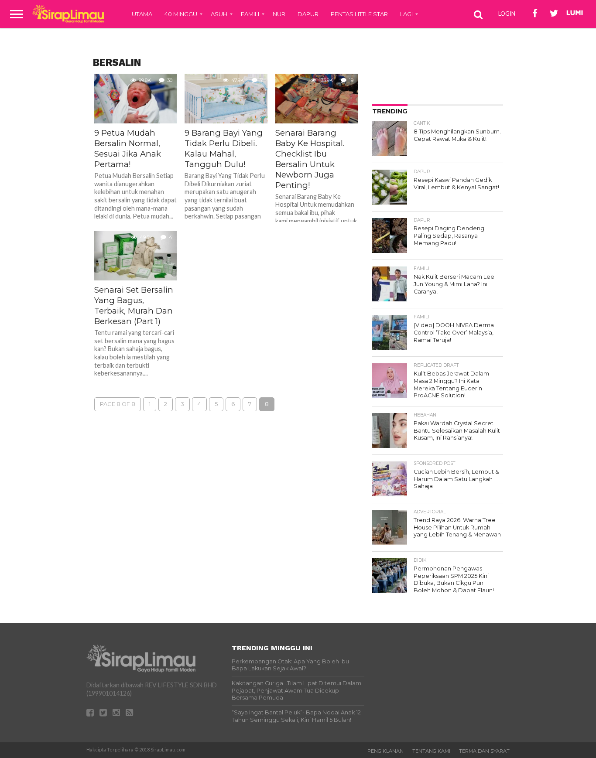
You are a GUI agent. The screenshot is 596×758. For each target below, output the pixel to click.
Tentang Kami (431, 751)
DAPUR (308, 13)
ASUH (219, 13)
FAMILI (250, 13)
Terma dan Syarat (484, 751)
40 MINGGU (180, 13)
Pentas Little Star (359, 13)
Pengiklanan (385, 751)
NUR (279, 13)
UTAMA (142, 13)
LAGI (406, 13)
